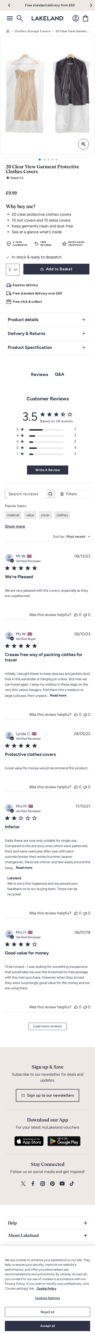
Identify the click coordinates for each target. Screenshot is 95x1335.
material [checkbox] (13, 515)
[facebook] (33, 1184)
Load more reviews (47, 1026)
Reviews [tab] (39, 374)
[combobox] (71, 537)
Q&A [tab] (59, 374)
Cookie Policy (46, 1288)
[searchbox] (25, 494)
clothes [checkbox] (62, 515)
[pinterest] (52, 1184)
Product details (23, 319)
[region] (47, 1290)
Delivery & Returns (26, 333)
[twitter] (23, 1184)
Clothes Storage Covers (33, 31)
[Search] (19, 18)
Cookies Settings (47, 1298)
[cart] (85, 18)
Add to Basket (59, 269)
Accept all (47, 1326)
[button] (12, 5)
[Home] (8, 31)
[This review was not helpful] (85, 614)
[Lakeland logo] (47, 18)
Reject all (47, 1312)
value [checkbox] (30, 515)
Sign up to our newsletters (50, 1095)
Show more (15, 526)
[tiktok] (72, 1184)
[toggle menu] (10, 18)
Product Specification (30, 347)
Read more (58, 695)
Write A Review (47, 470)
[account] (76, 18)
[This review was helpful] (76, 614)
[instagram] (43, 1184)
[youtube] (62, 1184)
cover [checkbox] (45, 515)
